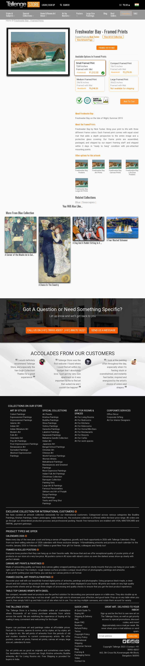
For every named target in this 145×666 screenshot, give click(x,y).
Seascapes (88, 202)
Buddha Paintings (50, 420)
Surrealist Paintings (19, 450)
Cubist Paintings (17, 414)
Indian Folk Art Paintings (53, 473)
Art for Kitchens (82, 423)
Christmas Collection (52, 476)
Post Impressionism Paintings (24, 444)
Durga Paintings (49, 494)
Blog (105, 13)
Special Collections (27, 14)
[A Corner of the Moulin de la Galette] (20, 234)
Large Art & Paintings (52, 485)
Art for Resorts (82, 435)
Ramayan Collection (51, 479)
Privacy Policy (81, 637)
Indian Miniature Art (19, 429)
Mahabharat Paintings (52, 462)
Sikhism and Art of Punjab (54, 491)
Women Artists (49, 459)
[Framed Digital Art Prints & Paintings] (52, 577)
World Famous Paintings (53, 456)
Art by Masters (65, 14)
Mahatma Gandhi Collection (55, 438)
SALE (135, 13)
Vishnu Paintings (50, 426)
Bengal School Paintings (53, 447)
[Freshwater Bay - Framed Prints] (38, 52)
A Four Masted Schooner (117, 240)
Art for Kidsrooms (83, 426)
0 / (124, 4)
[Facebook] (129, 642)
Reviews (78, 625)
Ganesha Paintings (51, 429)
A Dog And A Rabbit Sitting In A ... (87, 243)
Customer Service (83, 646)
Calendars (126, 13)
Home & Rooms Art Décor (48, 14)
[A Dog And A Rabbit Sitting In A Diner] (88, 228)
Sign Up (51, 4)
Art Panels (47, 414)
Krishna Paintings (50, 417)
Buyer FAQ (79, 622)
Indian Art (14, 426)
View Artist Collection (113, 36)
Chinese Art (47, 453)
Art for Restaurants (84, 432)
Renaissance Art (17, 447)
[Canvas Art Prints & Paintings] (43, 563)
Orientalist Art (16, 438)
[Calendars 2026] (26, 536)
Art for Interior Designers (118, 420)
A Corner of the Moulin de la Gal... (19, 255)
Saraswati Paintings (51, 435)
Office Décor (113, 414)
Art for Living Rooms (84, 417)
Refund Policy (81, 628)
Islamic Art (15, 423)
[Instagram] (133, 642)
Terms (78, 631)
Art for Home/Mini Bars (85, 429)
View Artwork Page (84, 39)
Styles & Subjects (10, 14)
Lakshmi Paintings (50, 432)
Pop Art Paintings (18, 441)
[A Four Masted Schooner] (122, 227)
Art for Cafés (81, 438)
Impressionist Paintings (21, 420)
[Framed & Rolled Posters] (38, 550)
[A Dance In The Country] (54, 249)
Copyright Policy (82, 634)
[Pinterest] (137, 642)
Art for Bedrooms (83, 420)
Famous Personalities (52, 488)
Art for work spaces (84, 441)
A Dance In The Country (49, 285)
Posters (79, 13)
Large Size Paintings (90, 14)
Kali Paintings (48, 497)
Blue (77, 202)
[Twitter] (124, 642)
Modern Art (15, 432)
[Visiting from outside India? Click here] (76, 511)
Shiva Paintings (49, 423)
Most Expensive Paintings (54, 470)
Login (44, 4)
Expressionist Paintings (21, 417)
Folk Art (13, 435)
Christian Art (48, 450)
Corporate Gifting (115, 417)
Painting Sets (48, 482)
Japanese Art (48, 444)
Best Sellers (113, 14)
